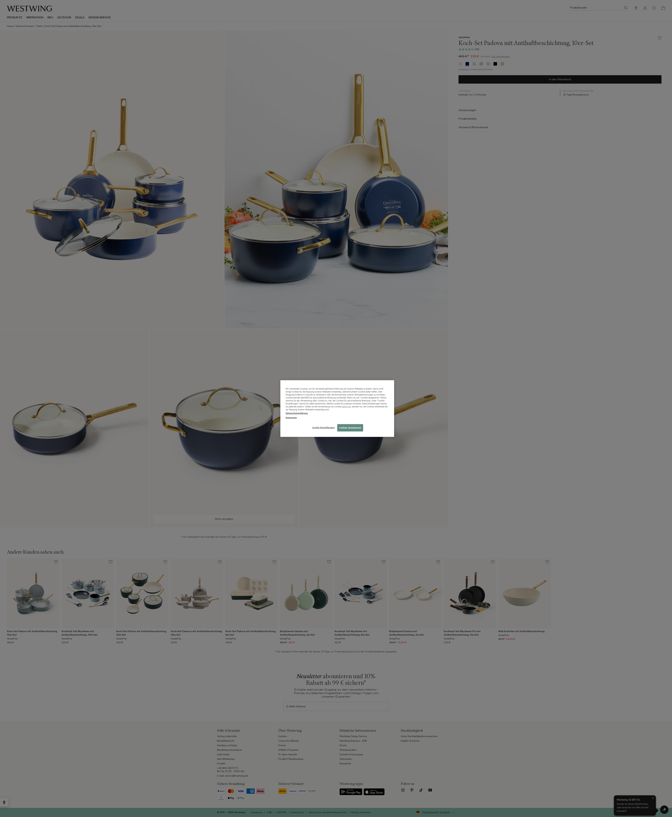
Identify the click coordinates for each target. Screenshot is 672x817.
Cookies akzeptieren (350, 427)
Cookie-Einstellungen (323, 427)
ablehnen (346, 406)
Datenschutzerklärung (297, 413)
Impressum (291, 417)
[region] (337, 408)
